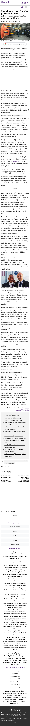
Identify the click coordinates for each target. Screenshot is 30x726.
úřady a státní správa (9, 463)
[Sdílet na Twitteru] (7, 472)
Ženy (22, 691)
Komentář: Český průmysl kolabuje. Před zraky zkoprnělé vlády (6, 479)
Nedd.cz (24, 697)
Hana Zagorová (15, 676)
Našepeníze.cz (14, 701)
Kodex (12, 720)
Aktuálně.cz (16, 161)
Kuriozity (15, 531)
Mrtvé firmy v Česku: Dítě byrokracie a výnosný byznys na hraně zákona (23, 480)
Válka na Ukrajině (15, 526)
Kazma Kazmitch (15, 679)
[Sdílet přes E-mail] (9, 472)
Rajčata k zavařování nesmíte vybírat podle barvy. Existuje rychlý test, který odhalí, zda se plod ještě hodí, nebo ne (15, 618)
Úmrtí (15, 540)
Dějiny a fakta (15, 544)
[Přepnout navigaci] (22, 2)
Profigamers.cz (21, 693)
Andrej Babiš (15, 671)
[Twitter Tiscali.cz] (15, 723)
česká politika (17, 461)
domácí (10, 461)
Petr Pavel (15, 673)
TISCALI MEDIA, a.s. (13, 718)
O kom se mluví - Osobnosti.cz (15, 667)
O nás (9, 720)
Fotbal (15, 535)
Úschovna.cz (17, 697)
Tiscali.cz (8, 691)
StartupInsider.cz (15, 703)
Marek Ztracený (15, 687)
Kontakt (6, 720)
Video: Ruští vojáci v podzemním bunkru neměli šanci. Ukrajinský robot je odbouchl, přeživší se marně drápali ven (15, 654)
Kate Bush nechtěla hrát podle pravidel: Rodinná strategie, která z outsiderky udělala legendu (15, 590)
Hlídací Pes (7, 467)
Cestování (6, 693)
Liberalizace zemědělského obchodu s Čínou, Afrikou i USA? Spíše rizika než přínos (15, 440)
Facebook (27, 40)
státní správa (25, 461)
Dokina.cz (21, 699)
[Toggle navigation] (27, 2)
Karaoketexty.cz (7, 697)
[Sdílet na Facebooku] (2, 472)
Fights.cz (14, 699)
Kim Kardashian (15, 682)
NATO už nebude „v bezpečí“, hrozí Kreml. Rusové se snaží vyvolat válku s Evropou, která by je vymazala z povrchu (15, 639)
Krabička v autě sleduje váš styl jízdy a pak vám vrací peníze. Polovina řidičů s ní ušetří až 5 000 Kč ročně (15, 605)
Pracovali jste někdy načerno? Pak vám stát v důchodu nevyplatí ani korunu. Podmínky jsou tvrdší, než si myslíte (15, 611)
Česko (6, 461)
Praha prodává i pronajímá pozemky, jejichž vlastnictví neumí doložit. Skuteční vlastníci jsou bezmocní (14, 434)
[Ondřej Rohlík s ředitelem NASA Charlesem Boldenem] (15, 279)
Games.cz (13, 693)
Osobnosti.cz (18, 695)
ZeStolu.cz (10, 695)
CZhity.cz (6, 701)
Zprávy (14, 691)
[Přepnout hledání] (19, 2)
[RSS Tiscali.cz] (18, 723)
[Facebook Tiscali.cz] (12, 723)
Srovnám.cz (22, 701)
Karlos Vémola (15, 684)
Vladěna (9, 7)
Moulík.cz (8, 699)
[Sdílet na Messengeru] (5, 472)
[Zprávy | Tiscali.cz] (6, 2)
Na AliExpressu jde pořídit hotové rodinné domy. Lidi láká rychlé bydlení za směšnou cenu (15, 633)
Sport (18, 691)
